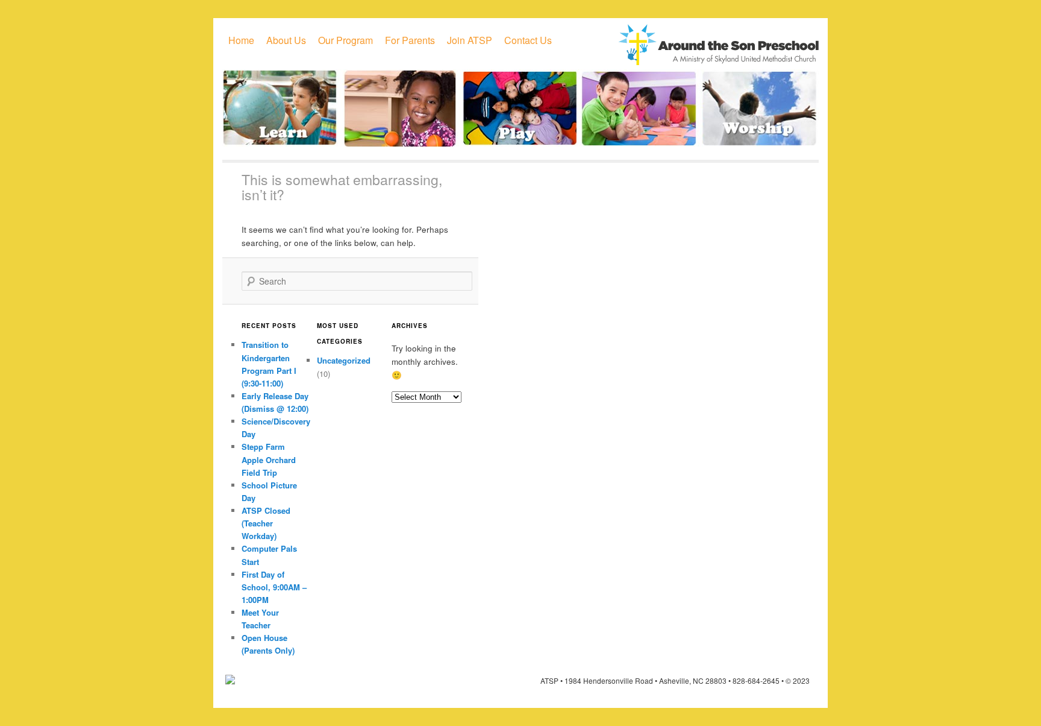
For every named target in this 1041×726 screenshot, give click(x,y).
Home (241, 40)
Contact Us (528, 40)
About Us (286, 40)
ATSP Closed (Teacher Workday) (266, 523)
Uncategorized (343, 360)
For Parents (410, 40)
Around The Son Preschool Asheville (718, 44)
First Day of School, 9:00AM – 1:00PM (274, 587)
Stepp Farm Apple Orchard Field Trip (269, 459)
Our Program (345, 40)
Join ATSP (469, 40)
